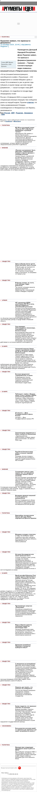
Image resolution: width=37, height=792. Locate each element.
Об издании (4, 775)
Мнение (5, 148)
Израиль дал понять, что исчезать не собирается (24, 687)
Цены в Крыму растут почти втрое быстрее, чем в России (25, 264)
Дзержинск (28, 113)
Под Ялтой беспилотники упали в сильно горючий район (24, 453)
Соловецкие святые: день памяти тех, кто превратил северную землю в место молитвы (24, 474)
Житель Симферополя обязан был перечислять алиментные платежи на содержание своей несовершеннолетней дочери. (25, 502)
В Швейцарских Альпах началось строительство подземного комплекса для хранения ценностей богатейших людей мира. (24, 379)
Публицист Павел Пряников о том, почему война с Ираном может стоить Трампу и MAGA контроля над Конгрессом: (25, 400)
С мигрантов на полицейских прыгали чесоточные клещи (25, 664)
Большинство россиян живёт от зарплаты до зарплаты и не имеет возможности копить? (26, 729)
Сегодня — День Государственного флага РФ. (24, 418)
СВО (3, 114)
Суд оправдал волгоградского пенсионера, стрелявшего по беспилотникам (25, 328)
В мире (4, 346)
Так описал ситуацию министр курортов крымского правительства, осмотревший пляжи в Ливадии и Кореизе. (25, 289)
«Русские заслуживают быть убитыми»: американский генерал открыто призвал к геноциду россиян (25, 152)
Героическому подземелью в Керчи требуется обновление (25, 433)
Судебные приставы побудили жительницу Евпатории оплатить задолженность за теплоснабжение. (25, 539)
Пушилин (19, 113)
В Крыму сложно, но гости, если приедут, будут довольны (24, 284)
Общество (6, 261)
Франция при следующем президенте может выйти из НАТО (25, 748)
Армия (4, 300)
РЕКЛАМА (4, 774)
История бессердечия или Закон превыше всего (24, 554)
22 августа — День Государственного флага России (24, 414)
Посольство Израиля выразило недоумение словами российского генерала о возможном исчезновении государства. (25, 693)
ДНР (13, 113)
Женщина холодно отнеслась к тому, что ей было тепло (25, 535)
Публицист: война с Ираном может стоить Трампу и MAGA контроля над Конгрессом (25, 395)
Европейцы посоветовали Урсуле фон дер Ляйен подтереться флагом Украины (25, 517)
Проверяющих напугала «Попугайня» (23, 606)
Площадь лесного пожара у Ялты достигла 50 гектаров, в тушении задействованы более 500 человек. (25, 458)
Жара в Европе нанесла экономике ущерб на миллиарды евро (23, 626)
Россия (7, 113)
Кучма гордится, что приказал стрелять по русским (25, 706)
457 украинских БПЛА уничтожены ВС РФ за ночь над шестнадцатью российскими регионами (24, 305)
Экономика (6, 726)
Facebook (8, 121)
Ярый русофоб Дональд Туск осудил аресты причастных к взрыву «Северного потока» (25, 577)
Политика (5, 37)
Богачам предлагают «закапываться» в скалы (24, 374)
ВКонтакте (17, 121)
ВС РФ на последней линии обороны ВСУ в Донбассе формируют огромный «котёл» (24, 129)
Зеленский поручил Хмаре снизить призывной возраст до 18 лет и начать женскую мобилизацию (25, 351)
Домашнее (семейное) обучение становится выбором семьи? (23, 646)
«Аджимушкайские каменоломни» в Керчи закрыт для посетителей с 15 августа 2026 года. (25, 438)
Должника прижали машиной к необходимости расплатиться (25, 497)
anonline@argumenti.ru (7, 777)
